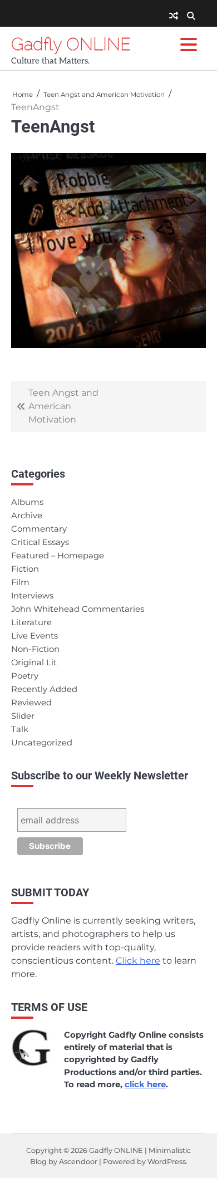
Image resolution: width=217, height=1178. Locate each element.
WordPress (166, 1161)
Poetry (24, 676)
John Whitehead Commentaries (77, 609)
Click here (138, 960)
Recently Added (44, 689)
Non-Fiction (35, 649)
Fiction (25, 569)
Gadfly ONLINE (71, 44)
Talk (19, 729)
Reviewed (31, 703)
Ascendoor (78, 1161)
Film (20, 582)
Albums (27, 502)
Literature (31, 622)
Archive (26, 516)
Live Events (34, 636)
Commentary (39, 529)
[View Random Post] (173, 16)
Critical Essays (40, 542)
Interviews (32, 596)
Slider (22, 716)
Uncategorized (41, 743)
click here (145, 1084)
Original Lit (34, 662)
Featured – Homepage (57, 556)
